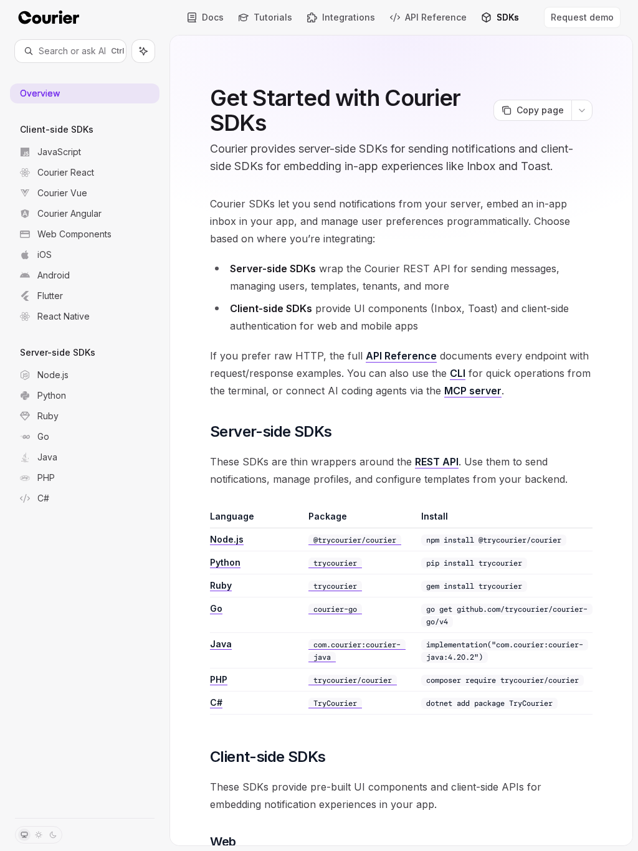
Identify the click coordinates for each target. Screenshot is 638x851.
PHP (218, 679)
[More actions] (582, 110)
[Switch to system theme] (24, 835)
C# (216, 702)
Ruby (221, 585)
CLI (457, 373)
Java (221, 644)
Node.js (227, 539)
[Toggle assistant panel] (143, 51)
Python (225, 562)
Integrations (348, 17)
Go (216, 608)
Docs (213, 17)
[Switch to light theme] (38, 835)
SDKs (508, 17)
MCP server (473, 390)
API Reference (436, 17)
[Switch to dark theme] (53, 835)
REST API (437, 461)
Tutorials (273, 17)
